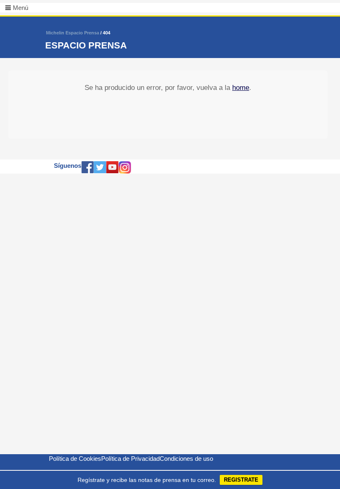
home (240, 88)
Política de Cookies (75, 458)
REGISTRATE (241, 480)
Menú (20, 7)
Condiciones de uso (186, 458)
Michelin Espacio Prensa (72, 32)
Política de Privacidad (130, 458)
